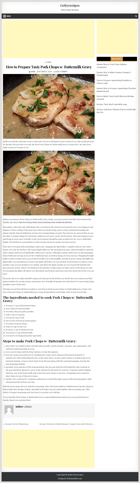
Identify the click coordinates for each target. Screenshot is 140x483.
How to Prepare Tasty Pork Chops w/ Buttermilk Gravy (49, 66)
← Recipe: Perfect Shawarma (15, 424)
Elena (49, 62)
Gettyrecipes (70, 5)
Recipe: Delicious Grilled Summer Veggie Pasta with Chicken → (67, 424)
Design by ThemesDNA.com (70, 479)
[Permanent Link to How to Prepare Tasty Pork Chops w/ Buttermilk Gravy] (49, 106)
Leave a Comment (62, 71)
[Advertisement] (49, 39)
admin (33, 71)
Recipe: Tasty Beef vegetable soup (112, 104)
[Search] (136, 16)
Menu (9, 16)
